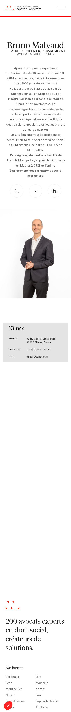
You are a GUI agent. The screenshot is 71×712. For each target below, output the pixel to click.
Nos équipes (32, 51)
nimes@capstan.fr (37, 356)
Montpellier (14, 689)
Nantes (41, 689)
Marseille (42, 683)
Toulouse (42, 707)
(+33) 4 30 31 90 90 (38, 349)
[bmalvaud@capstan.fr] (35, 191)
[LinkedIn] (54, 191)
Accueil (15, 51)
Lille (38, 677)
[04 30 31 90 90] (16, 191)
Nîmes (10, 695)
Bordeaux (12, 677)
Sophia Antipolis (47, 701)
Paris (39, 695)
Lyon (9, 683)
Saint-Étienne (15, 701)
